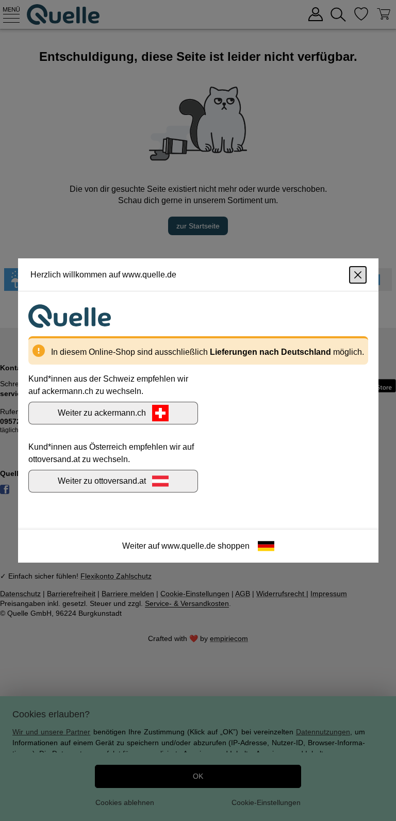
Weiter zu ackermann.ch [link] (102, 412)
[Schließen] (358, 275)
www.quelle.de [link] (188, 545)
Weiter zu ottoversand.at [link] (102, 481)
